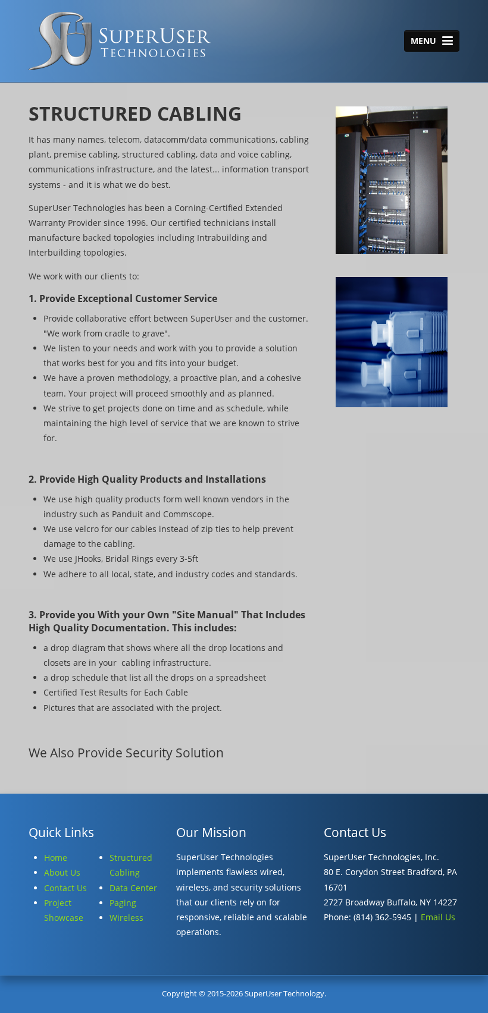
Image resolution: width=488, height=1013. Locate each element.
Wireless (126, 917)
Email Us (438, 917)
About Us (62, 872)
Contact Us (65, 888)
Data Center (133, 888)
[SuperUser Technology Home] (120, 43)
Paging (123, 902)
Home (55, 857)
